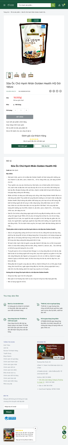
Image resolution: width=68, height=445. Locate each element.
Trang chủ (6, 12)
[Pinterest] (54, 91)
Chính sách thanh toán (11, 362)
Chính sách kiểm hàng (10, 381)
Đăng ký (9, 412)
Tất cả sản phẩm (15, 12)
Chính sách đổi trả (9, 367)
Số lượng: (9, 110)
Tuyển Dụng (7, 353)
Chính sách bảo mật (10, 378)
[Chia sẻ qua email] (60, 91)
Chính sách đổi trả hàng (11, 375)
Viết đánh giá (22, 146)
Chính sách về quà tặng (11, 359)
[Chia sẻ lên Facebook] (50, 91)
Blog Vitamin (7, 356)
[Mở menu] (4, 5)
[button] (35, 428)
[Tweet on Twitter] (57, 91)
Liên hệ (6, 348)
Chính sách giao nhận (10, 364)
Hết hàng (19, 117)
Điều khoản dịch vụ (9, 373)
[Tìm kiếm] (53, 5)
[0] (63, 5)
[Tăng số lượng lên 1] (26, 110)
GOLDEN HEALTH (11, 91)
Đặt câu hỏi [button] (45, 146)
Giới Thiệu (7, 345)
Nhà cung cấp (8, 384)
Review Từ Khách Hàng (11, 350)
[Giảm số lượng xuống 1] (15, 110)
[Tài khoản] (59, 5)
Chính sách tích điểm (10, 370)
